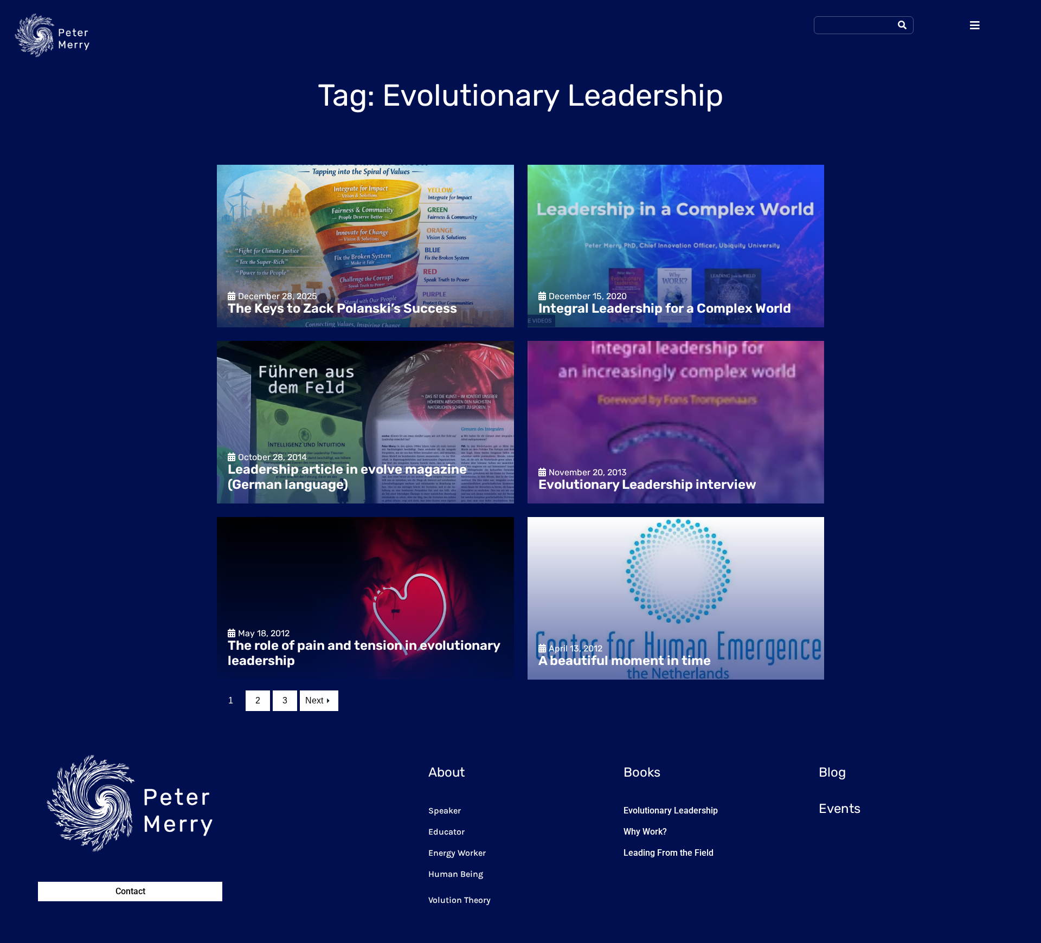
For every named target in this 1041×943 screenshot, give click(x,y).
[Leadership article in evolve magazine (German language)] (365, 422)
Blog (832, 772)
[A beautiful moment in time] (676, 598)
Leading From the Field (669, 853)
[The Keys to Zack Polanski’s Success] (365, 246)
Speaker (444, 810)
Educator (446, 831)
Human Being (455, 874)
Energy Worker (457, 853)
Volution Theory (459, 900)
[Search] (902, 25)
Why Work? (645, 831)
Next (314, 700)
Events (839, 808)
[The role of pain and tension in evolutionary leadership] (365, 598)
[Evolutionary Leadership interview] (676, 422)
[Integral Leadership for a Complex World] (676, 246)
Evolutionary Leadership (671, 810)
